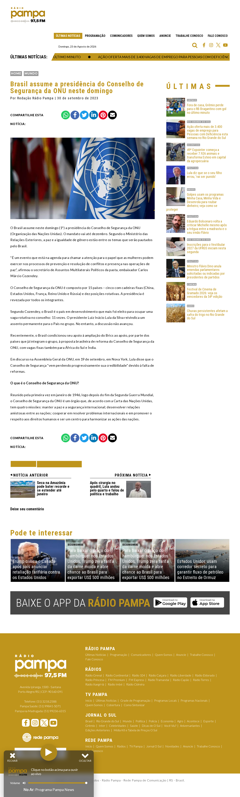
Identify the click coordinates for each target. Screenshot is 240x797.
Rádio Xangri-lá (94, 684)
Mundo (31, 73)
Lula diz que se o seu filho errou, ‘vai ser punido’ (204, 175)
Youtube (225, 45)
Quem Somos (146, 36)
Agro (180, 721)
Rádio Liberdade (180, 675)
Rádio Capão (181, 680)
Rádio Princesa (94, 680)
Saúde (134, 725)
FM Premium (116, 680)
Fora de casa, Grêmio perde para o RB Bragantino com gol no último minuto (206, 108)
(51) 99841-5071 (50, 706)
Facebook (204, 45)
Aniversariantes (190, 725)
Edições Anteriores (97, 730)
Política (140, 721)
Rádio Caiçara (157, 675)
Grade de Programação (135, 700)
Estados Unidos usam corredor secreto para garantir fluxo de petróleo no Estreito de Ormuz (200, 569)
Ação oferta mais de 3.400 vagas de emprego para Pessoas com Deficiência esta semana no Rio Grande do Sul (207, 132)
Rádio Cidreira (135, 684)
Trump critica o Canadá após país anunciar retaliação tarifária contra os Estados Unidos (36, 569)
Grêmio (90, 725)
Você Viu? (170, 725)
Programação (95, 36)
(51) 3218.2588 (46, 701)
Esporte (208, 721)
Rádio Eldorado (205, 675)
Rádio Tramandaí (158, 680)
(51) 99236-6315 (55, 711)
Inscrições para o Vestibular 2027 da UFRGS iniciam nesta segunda (206, 248)
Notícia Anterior (30, 475)
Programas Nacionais (194, 700)
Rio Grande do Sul (107, 721)
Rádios (121, 746)
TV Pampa (135, 746)
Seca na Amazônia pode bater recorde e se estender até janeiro (53, 488)
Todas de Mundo (59, 464)
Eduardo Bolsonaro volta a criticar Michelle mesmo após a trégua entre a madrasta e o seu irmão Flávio (207, 226)
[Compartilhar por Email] (112, 115)
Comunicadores (121, 36)
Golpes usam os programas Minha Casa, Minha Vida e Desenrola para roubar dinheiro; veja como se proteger (195, 202)
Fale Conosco (218, 36)
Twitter (218, 45)
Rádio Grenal (93, 675)
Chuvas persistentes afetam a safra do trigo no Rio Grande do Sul (207, 314)
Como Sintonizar (134, 705)
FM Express (136, 680)
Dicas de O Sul (151, 725)
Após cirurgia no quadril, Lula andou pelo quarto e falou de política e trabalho (107, 488)
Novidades (172, 746)
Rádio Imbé (115, 684)
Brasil (88, 721)
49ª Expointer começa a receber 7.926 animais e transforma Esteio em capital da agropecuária (206, 155)
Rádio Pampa (27, 15)
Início (88, 700)
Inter (102, 725)
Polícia (153, 721)
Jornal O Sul (153, 746)
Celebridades (117, 725)
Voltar (24, 464)
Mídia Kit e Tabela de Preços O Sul (135, 730)
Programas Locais (165, 700)
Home (16, 73)
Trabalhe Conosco (189, 36)
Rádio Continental (117, 675)
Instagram (211, 45)
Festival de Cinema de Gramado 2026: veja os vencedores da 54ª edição (204, 293)
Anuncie (165, 36)
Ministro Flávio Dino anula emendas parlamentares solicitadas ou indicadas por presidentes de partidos (206, 271)
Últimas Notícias (68, 36)
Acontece (193, 721)
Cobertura (113, 705)
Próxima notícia (131, 475)
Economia (167, 721)
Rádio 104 (138, 675)
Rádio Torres (201, 680)
